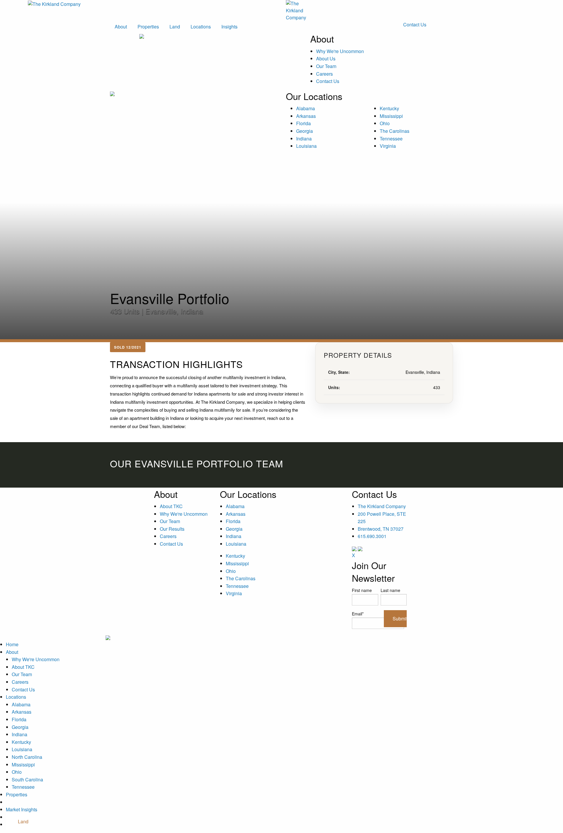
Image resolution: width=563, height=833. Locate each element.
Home (12, 644)
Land (174, 26)
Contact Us (414, 24)
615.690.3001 (372, 536)
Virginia (388, 145)
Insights (229, 26)
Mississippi (391, 116)
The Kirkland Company (382, 506)
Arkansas (306, 116)
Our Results (172, 528)
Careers (324, 73)
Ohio (385, 123)
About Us (325, 58)
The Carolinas (394, 131)
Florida (303, 123)
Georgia (304, 131)
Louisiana (306, 145)
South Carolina (27, 779)
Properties (148, 26)
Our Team (326, 66)
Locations (201, 26)
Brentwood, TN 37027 (380, 528)
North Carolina (27, 757)
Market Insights (21, 809)
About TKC (171, 506)
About (121, 26)
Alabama (305, 108)
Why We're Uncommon (340, 51)
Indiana (304, 138)
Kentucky (389, 108)
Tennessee (391, 138)
